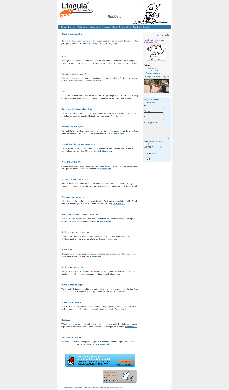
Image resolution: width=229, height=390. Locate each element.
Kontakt (146, 27)
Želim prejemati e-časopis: (153, 141)
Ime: (146, 105)
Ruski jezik (72, 27)
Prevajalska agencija (153, 73)
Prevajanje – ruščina (110, 27)
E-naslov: (147, 111)
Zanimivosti (137, 27)
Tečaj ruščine (83, 27)
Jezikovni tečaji (153, 71)
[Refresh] (161, 147)
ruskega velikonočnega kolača (91, 43)
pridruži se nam (161, 35)
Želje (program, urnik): (151, 123)
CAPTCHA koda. (150, 154)
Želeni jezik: (148, 117)
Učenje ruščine (95, 27)
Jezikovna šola (151, 68)
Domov (63, 27)
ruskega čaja (111, 43)
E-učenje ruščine (125, 27)
